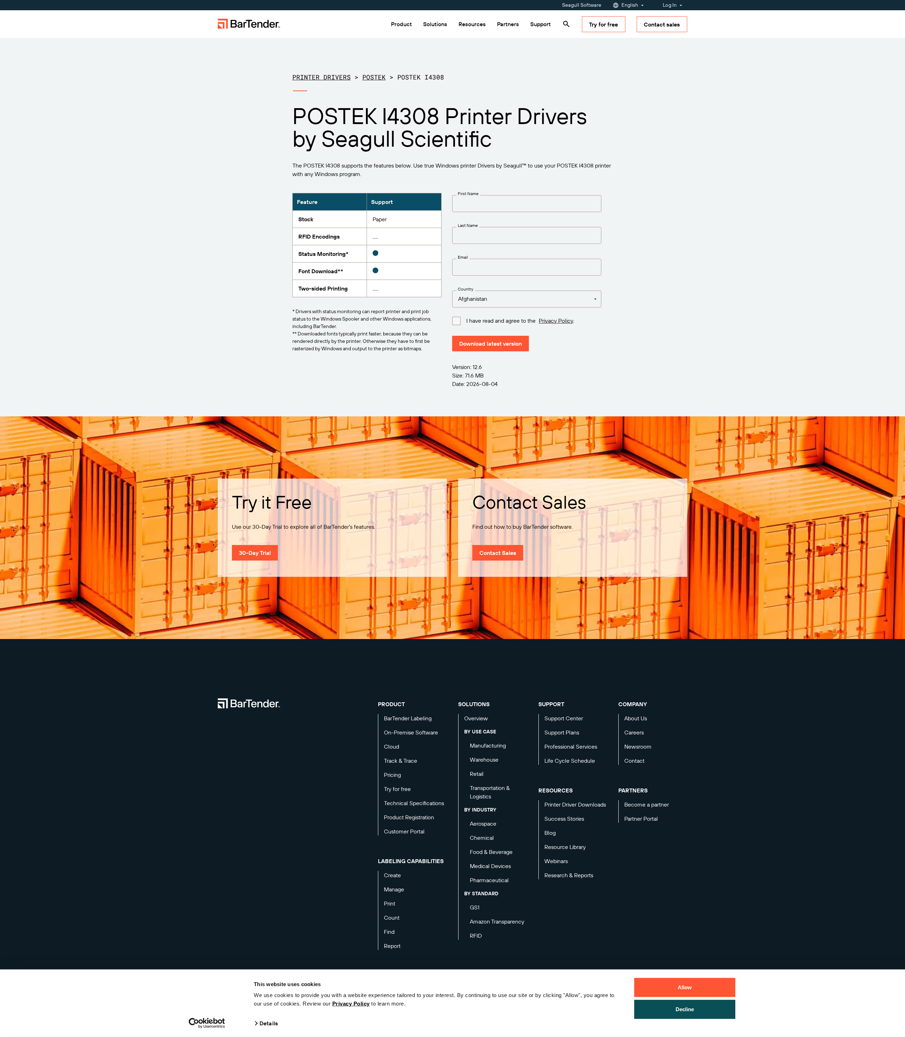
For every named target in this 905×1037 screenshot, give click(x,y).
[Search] (566, 24)
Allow (685, 987)
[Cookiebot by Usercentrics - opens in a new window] (207, 1023)
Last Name (468, 225)
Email (463, 257)
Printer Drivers (321, 77)
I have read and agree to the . (520, 320)
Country (465, 289)
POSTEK (374, 77)
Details (268, 1023)
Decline (685, 1009)
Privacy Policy (351, 1004)
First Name (468, 193)
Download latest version (490, 343)
